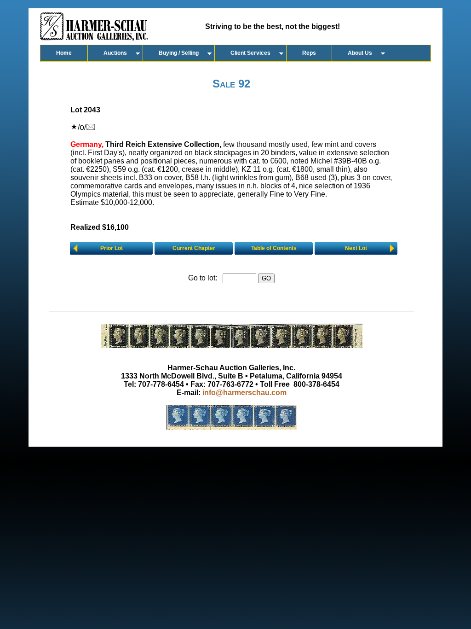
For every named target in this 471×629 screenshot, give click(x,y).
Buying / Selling (179, 53)
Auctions (115, 53)
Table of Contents (274, 248)
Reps (309, 53)
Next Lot (356, 248)
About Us (360, 53)
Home (64, 53)
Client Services (250, 53)
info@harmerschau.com (244, 392)
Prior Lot (111, 248)
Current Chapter (193, 248)
